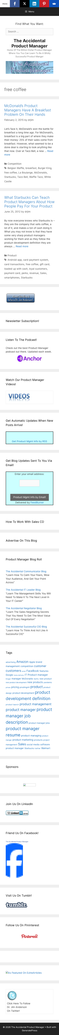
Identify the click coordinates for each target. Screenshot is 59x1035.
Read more (22, 246)
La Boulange (25, 172)
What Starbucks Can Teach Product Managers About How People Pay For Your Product (29, 201)
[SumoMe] (54, 3)
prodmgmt (25, 687)
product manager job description (29, 716)
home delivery (19, 675)
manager (16, 678)
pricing (15, 687)
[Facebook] (15, 3)
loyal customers (38, 268)
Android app (15, 259)
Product (12, 255)
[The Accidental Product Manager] (14, 876)
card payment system (35, 259)
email (24, 671)
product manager (21, 709)
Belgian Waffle (16, 168)
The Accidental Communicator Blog (26, 571)
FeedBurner (37, 502)
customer (40, 666)
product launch (12, 704)
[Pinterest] (44, 3)
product (36, 687)
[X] (25, 3)
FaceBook (32, 670)
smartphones (11, 277)
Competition (14, 163)
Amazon (22, 662)
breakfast (31, 168)
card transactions (14, 264)
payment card (12, 273)
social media (33, 744)
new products (35, 682)
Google (9, 675)
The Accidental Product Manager (29, 43)
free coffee (10, 172)
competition (26, 666)
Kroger (8, 679)
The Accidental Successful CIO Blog (26, 626)
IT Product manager (36, 674)
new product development (16, 682)
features (44, 671)
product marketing (22, 739)
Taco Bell (22, 176)
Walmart (45, 748)
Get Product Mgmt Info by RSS (29, 441)
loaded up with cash (16, 268)
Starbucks (10, 176)
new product (46, 678)
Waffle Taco (36, 176)
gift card (44, 264)
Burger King (44, 168)
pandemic (48, 682)
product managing (31, 735)
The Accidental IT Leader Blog (23, 589)
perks (25, 273)
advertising (11, 662)
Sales (43, 273)
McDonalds (40, 172)
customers (13, 670)
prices (8, 687)
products (38, 740)
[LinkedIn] (34, 3)
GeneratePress (29, 1030)
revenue (34, 273)
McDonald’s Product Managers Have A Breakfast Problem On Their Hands (27, 110)
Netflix (36, 679)
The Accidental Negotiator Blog (24, 608)
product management (35, 704)
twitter (38, 748)
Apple (32, 662)
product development (23, 693)
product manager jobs (39, 723)
